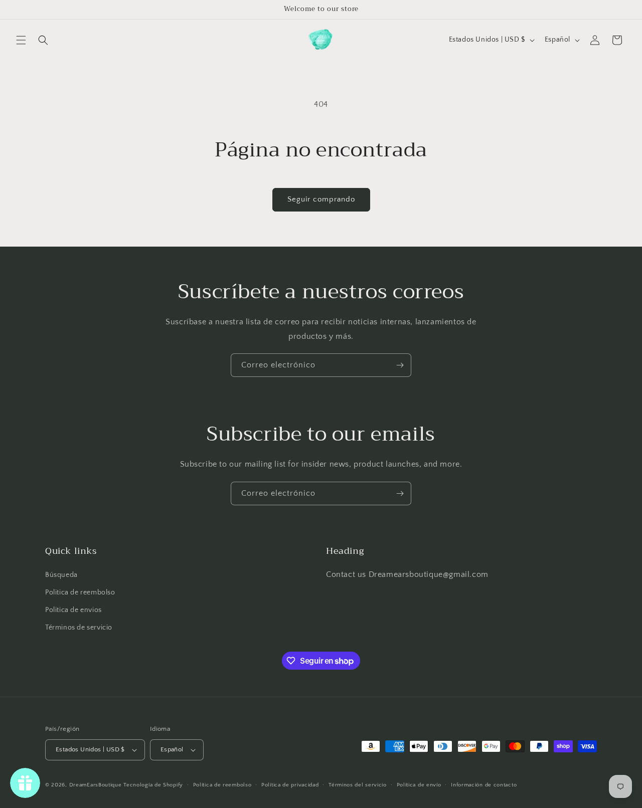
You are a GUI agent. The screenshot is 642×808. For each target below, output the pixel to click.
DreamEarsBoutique (95, 785)
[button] (21, 40)
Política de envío (419, 785)
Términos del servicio (358, 785)
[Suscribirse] (400, 365)
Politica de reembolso (80, 592)
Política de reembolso (222, 785)
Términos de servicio (78, 628)
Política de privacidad (289, 785)
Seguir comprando (321, 199)
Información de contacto (484, 785)
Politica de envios (73, 610)
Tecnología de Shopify (153, 785)
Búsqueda (61, 575)
